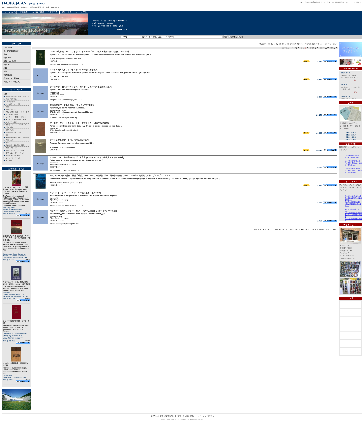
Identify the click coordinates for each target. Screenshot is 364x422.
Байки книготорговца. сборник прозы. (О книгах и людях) (76, 160)
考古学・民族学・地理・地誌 (16, 119)
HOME (302, 2)
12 (277, 44)
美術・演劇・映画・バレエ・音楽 (17, 112)
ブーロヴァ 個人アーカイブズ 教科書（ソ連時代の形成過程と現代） (81, 87)
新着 (241, 37)
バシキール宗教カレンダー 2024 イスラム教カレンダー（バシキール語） (84, 211)
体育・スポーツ (11, 148)
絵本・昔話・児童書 (13, 155)
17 (291, 44)
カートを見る (81, 12)
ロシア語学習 (10, 101)
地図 (5, 68)
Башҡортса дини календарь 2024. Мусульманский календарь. (78, 214)
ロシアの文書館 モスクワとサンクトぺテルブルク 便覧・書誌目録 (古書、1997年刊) (89, 51)
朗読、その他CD (10, 61)
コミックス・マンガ (13, 158)
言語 (7, 107)
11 (274, 44)
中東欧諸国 (8, 75)
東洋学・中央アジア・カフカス (17, 125)
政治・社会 (10, 127)
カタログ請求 (38, 12)
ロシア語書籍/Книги (11, 51)
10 (272, 44)
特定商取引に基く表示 (322, 2)
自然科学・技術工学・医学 (15, 145)
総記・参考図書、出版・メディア (17, 96)
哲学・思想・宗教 (12, 114)
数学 (7, 142)
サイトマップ (350, 2)
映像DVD (7, 58)
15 (286, 44)
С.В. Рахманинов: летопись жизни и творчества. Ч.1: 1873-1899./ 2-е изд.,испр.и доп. (15, 288)
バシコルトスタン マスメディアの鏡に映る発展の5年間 (75, 193)
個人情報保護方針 (337, 2)
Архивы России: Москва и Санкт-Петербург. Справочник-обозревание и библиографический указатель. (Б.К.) (100, 54)
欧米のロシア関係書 (11, 78)
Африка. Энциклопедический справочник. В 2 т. (72, 143)
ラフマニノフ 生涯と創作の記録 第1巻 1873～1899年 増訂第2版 (16, 283)
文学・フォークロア (13, 109)
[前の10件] (263, 44)
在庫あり (233, 37)
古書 (5, 54)
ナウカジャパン (9, 12)
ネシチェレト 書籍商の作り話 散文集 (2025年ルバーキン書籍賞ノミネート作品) (87, 157)
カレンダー (8, 48)
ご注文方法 (52, 12)
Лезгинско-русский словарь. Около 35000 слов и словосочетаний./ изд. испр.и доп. (15, 371)
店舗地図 (24, 12)
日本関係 (9, 160)
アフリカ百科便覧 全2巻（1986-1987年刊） (70, 140)
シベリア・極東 (11, 122)
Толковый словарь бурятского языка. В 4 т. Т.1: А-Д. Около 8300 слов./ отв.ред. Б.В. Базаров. (15, 328)
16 (288, 44)
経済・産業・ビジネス (13, 132)
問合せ (358, 2)
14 (283, 44)
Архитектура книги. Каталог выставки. (67, 108)
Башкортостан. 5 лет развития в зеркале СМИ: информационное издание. (84, 196)
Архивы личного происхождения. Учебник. (70, 90)
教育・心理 (10, 140)
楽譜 (5, 71)
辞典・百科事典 (11, 99)
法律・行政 (10, 130)
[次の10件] (296, 44)
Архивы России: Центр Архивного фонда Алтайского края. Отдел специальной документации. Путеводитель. (100, 72)
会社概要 (309, 2)
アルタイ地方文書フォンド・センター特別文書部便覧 (74, 69)
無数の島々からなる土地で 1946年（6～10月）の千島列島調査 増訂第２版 (16, 238)
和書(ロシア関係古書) (12, 82)
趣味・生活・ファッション (15, 153)
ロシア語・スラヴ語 (13, 104)
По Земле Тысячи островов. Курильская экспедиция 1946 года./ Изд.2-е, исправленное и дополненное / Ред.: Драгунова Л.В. (16, 246)
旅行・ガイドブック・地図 (15, 150)
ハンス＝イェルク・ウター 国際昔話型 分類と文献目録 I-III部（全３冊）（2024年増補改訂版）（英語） (16, 190)
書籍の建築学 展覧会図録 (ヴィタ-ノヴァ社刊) (72, 105)
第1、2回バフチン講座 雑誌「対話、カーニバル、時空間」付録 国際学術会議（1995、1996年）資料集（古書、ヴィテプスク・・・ (110, 175)
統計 (7, 135)
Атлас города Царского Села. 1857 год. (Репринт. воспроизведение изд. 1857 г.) (86, 126)
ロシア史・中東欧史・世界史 (16, 117)
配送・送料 (67, 12)
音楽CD (7, 65)
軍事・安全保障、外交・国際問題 (17, 137)
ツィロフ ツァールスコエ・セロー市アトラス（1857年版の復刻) (79, 123)
